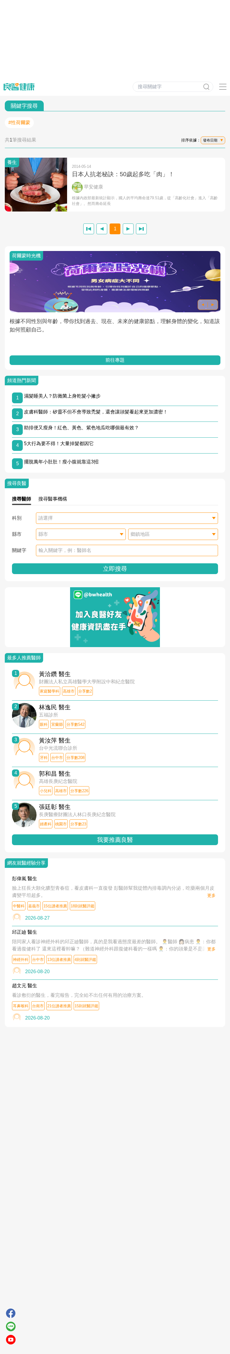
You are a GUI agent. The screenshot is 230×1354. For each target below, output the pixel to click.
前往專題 (115, 360)
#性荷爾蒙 (19, 122)
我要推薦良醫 (115, 839)
